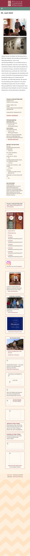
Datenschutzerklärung (18, 476)
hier (20, 394)
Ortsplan (9, 115)
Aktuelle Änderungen (13, 139)
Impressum (9, 474)
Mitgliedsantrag (12, 232)
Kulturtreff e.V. (11, 230)
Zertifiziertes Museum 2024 (15, 331)
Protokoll (10, 236)
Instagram (19, 266)
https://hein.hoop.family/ (13, 368)
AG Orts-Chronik (17, 399)
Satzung (10, 234)
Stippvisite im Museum (13, 354)
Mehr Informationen (13, 290)
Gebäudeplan (15, 115)
